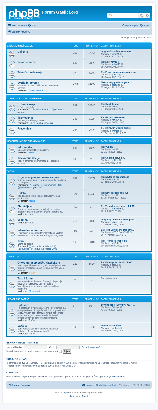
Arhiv (20, 241)
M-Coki (115, 243)
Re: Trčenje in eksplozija (114, 240)
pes (113, 106)
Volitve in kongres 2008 (31, 187)
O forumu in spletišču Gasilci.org (38, 262)
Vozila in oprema (28, 82)
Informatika (24, 147)
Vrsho (32, 152)
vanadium (116, 208)
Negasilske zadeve (18, 299)
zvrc (114, 179)
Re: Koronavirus (110, 62)
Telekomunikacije (28, 158)
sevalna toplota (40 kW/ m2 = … (118, 305)
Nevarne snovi (26, 62)
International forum (29, 230)
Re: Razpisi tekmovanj (113, 117)
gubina (115, 74)
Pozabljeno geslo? (91, 347)
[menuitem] (32, 25)
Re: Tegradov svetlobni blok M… (118, 206)
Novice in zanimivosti (41, 246)
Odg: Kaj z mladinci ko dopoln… (118, 219)
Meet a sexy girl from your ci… (117, 82)
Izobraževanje (26, 104)
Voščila (22, 325)
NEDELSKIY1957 (120, 232)
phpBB (66, 392)
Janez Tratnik (36, 90)
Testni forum (25, 278)
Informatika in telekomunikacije (26, 141)
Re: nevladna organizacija (115, 177)
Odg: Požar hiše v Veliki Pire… (117, 51)
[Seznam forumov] (24, 13)
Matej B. (116, 222)
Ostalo (21, 193)
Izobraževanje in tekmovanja (24, 98)
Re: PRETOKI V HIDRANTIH (116, 128)
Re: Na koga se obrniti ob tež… (118, 262)
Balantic (116, 307)
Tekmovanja (25, 117)
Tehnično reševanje (29, 72)
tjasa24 (115, 54)
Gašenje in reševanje (20, 46)
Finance (35, 185)
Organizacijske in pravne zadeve (38, 177)
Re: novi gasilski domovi (114, 193)
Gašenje (22, 51)
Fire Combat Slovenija (42, 123)
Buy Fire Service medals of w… (118, 230)
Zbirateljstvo (25, 206)
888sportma (118, 376)
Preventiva (24, 128)
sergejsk (116, 85)
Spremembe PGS (53, 185)
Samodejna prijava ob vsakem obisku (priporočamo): (32, 351)
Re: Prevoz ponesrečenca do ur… (119, 72)
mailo (31, 222)
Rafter (32, 320)
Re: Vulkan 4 (108, 147)
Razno (10, 171)
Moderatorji (34, 291)
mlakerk (116, 328)
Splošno (22, 305)
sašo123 (116, 64)
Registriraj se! (28, 342)
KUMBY (116, 120)
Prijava (10, 342)
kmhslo (115, 131)
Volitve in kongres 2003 (45, 249)
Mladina (22, 219)
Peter (32, 273)
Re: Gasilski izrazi (110, 104)
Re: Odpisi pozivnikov (113, 158)
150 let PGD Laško (111, 325)
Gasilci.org (14, 257)
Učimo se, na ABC (40, 109)
